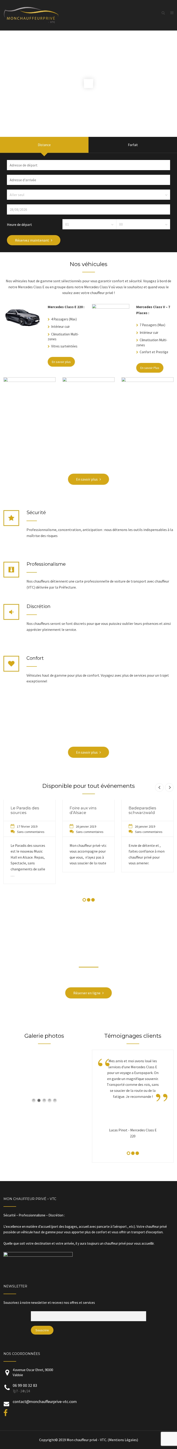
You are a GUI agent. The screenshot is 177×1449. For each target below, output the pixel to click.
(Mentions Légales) (123, 1439)
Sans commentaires (30, 832)
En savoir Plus (149, 368)
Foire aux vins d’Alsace (83, 810)
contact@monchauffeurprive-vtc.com (45, 1401)
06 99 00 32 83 (25, 1385)
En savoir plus (61, 362)
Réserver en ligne (86, 993)
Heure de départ (19, 224)
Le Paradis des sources (25, 810)
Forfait (133, 145)
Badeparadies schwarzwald (142, 810)
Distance (44, 145)
